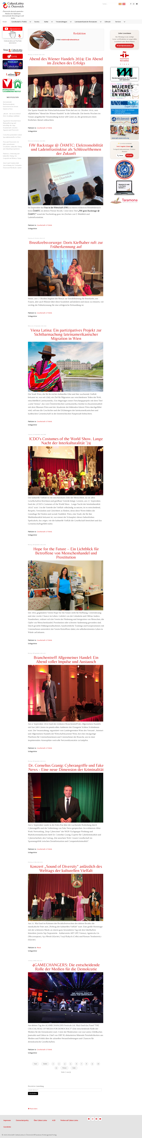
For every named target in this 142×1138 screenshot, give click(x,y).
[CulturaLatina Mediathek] (136, 4)
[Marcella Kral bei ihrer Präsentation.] (65, 181)
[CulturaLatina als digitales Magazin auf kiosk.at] (13, 56)
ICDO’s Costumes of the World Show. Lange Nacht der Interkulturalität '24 (66, 440)
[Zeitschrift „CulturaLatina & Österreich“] (13, 5)
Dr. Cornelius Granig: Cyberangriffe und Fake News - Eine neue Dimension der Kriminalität (66, 767)
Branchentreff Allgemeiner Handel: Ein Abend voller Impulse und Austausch (66, 659)
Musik (39, 948)
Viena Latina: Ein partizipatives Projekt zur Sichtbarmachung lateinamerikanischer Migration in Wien (66, 334)
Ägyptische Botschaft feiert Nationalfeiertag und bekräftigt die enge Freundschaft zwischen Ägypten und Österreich (12, 125)
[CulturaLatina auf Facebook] (89, 1119)
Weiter (64, 1068)
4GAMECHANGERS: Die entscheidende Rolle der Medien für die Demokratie (66, 966)
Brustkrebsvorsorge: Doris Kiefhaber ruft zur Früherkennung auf (66, 244)
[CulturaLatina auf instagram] (133, 4)
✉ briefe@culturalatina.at (124, 45)
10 (98, 1064)
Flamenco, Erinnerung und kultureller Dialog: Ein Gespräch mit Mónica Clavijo (12, 156)
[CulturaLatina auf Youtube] (100, 1119)
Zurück (45, 1064)
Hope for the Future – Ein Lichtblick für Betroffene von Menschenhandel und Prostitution (66, 553)
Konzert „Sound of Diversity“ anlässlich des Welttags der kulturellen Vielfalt (66, 868)
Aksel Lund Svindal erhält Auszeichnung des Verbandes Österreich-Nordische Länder (12, 165)
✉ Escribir (129, 155)
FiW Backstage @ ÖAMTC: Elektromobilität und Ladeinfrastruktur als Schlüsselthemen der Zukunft (66, 149)
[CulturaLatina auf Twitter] (96, 1119)
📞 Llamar (120, 155)
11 (56, 1068)
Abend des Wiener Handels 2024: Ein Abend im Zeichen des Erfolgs (66, 60)
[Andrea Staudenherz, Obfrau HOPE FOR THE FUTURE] (65, 585)
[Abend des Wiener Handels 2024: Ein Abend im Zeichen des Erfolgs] (65, 87)
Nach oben (33, 1109)
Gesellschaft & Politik (44, 128)
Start (35, 1064)
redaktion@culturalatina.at (70, 40)
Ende (74, 1068)
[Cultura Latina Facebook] (131, 4)
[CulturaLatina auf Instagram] (92, 1119)
